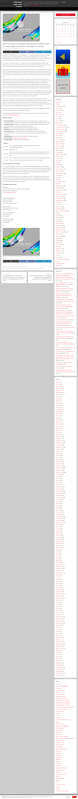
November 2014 (59, 518)
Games (57, 160)
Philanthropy (59, 208)
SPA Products (59, 244)
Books (57, 118)
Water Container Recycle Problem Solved (65, 327)
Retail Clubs (58, 221)
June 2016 (58, 478)
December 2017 (59, 440)
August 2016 (58, 474)
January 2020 (59, 407)
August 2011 (58, 600)
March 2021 (58, 384)
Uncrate (57, 786)
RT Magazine (59, 763)
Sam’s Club (58, 765)
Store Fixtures (59, 248)
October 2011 (59, 595)
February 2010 (59, 637)
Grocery (57, 164)
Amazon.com (59, 684)
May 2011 (58, 606)
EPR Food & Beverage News (62, 698)
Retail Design (59, 223)
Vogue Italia (24, 138)
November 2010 (59, 619)
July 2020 (58, 396)
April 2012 (58, 583)
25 (59, 36)
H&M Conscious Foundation (37, 268)
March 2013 (58, 560)
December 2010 (59, 616)
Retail (22, 266)
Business (58, 120)
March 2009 (58, 660)
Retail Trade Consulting (61, 231)
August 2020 (58, 394)
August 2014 (58, 524)
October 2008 (59, 671)
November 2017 (59, 442)
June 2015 (58, 503)
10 (56, 31)
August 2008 (58, 675)
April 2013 (58, 558)
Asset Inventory (59, 106)
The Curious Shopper (60, 784)
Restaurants (58, 217)
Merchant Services (60, 190)
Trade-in (58, 257)
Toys (57, 255)
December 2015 (59, 491)
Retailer (24, 266)
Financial (13, 266)
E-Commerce (59, 139)
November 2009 (59, 644)
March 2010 (58, 635)
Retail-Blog (58, 753)
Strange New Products (61, 774)
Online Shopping (59, 200)
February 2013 (59, 562)
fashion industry (7, 268)
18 (59, 33)
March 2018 (58, 434)
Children (58, 123)
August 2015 (58, 499)
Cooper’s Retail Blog (60, 690)
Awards (57, 112)
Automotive (58, 110)
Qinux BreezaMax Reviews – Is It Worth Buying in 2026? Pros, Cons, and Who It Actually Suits (64, 284)
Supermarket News (60, 778)
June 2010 (58, 629)
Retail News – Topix (60, 742)
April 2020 (58, 401)
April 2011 (58, 608)
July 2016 (58, 476)
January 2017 (59, 463)
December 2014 (59, 516)
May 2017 (58, 455)
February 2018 (59, 436)
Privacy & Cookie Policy (34, 5)
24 (57, 36)
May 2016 (58, 480)
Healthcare (58, 167)
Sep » (60, 42)
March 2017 (58, 459)
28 (68, 36)
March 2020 (58, 403)
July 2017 (58, 451)
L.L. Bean (58, 717)
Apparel (5, 266)
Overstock (58, 204)
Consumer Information (61, 127)
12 (62, 31)
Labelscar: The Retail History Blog (63, 719)
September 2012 (59, 572)
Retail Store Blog (59, 744)
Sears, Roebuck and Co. (61, 767)
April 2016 (58, 482)
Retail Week (58, 751)
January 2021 (59, 386)
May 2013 (58, 556)
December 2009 (59, 642)
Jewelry (57, 175)
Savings (57, 238)
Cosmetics (58, 133)
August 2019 (58, 413)
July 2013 (58, 551)
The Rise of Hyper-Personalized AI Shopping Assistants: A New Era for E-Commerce (64, 295)
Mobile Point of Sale (60, 194)
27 (65, 36)
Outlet (57, 202)
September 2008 (59, 673)
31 (56, 38)
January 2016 (59, 489)
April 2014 (58, 533)
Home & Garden (59, 169)
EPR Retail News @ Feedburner (63, 700)
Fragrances (58, 156)
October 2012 (59, 570)
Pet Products (59, 206)
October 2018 (59, 426)
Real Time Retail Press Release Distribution (65, 738)
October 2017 (59, 445)
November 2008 (59, 669)
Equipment (58, 148)
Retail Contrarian (59, 740)
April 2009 (58, 658)
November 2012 (59, 568)
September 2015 (59, 497)
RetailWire (58, 761)
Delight (57, 692)
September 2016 (59, 472)
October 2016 (59, 470)
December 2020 (59, 388)
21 (67, 33)
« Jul (57, 42)
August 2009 (58, 650)
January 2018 (59, 438)
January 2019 (59, 422)
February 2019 (59, 419)
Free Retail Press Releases (62, 709)
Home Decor (59, 171)
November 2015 (59, 493)
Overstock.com (59, 734)
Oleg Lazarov (59, 732)
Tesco (57, 782)
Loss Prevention (59, 181)
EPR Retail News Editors (19, 48)
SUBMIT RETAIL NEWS (65, 14)
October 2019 (59, 411)
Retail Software (59, 227)
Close (63, 2)
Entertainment (59, 143)
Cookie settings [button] (68, 797)
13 (65, 31)
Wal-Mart (58, 788)
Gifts (57, 162)
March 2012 (58, 585)
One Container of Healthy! (61, 319)
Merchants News (59, 723)
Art (56, 104)
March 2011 (58, 610)
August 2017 (58, 449)
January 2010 (59, 639)
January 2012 (59, 589)
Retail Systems (59, 746)
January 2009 (59, 665)
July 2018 (58, 432)
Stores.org (58, 772)
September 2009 (59, 648)
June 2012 (58, 579)
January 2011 (58, 614)
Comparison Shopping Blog (62, 686)
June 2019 (58, 415)
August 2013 (58, 549)
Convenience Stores (60, 131)
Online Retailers (59, 198)
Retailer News (59, 755)
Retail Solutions (59, 229)
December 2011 (59, 591)
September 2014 (59, 522)
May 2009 (58, 656)
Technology (58, 252)
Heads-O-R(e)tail (59, 711)
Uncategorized (59, 263)
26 (62, 36)
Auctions (58, 108)
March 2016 (58, 484)
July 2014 (58, 526)
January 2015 (59, 514)
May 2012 (58, 581)
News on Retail (59, 730)
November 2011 (59, 593)
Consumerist (59, 688)
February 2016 (59, 486)
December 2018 (59, 424)
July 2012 (58, 577)
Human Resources (60, 173)
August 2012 (58, 574)
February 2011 (59, 612)
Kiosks (57, 177)
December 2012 (59, 566)
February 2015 (59, 512)
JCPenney (58, 713)
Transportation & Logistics (61, 259)
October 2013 (59, 545)
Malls (57, 183)
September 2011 (59, 598)
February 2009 (59, 663)
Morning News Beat (60, 728)
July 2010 (58, 627)
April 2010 (58, 633)
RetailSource (59, 759)
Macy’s (57, 721)
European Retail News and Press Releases (65, 707)
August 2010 (58, 625)
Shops (57, 242)
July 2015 (58, 501)
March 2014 (58, 535)
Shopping (58, 240)
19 (62, 33)
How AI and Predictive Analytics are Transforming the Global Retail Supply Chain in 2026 (64, 306)
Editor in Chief (17, 138)
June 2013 (58, 554)
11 (59, 31)
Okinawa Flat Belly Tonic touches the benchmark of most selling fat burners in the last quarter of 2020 (65, 312)
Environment (59, 146)
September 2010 (59, 623)
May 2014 (58, 530)
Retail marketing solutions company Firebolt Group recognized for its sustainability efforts (64, 323)
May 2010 (58, 631)
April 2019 (58, 417)
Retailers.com (59, 757)
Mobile (57, 192)
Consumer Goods (60, 125)
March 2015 (58, 510)
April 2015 (58, 507)
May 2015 (58, 505)
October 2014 (59, 520)
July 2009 (58, 652)
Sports (57, 246)
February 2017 (59, 461)
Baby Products (59, 114)
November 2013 (59, 543)
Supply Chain (59, 250)
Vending (58, 265)
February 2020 (59, 405)
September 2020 (59, 392)
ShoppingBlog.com (60, 770)
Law (57, 179)
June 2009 (58, 654)
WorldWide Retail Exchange (62, 790)
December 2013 (59, 541)
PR (56, 213)
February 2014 (59, 537)
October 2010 (59, 621)
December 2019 (59, 409)
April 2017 (58, 457)
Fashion (9, 266)
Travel (57, 261)
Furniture (58, 158)
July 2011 (58, 602)
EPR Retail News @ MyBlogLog (63, 702)
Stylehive (58, 776)
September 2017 (59, 447)
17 (56, 33)
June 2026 (58, 382)
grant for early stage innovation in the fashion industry (21, 268)
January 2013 (59, 564)
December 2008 (59, 667)
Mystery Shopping (60, 196)
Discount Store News (60, 694)
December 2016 (59, 466)
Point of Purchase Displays (62, 211)
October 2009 (59, 646)
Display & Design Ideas (61, 696)
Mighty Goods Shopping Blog (62, 726)
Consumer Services (60, 129)
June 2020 (58, 398)
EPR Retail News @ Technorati (62, 705)
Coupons (58, 135)
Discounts (58, 137)
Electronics (58, 141)
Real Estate (58, 215)
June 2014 (58, 528)
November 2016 (59, 468)
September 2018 (59, 428)
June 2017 (58, 453)
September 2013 (59, 547)
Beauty (57, 116)
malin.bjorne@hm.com (11, 192)
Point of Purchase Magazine (62, 736)
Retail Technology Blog (61, 749)
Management (17, 266)
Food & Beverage (60, 154)
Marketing (58, 187)
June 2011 (58, 604)
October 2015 (59, 495)
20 (65, 33)
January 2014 (59, 539)
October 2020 (59, 390)
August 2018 (58, 430)
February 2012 (59, 587)
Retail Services (59, 225)
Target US (58, 780)
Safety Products (59, 236)
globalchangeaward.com (13, 114)
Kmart (57, 715)
